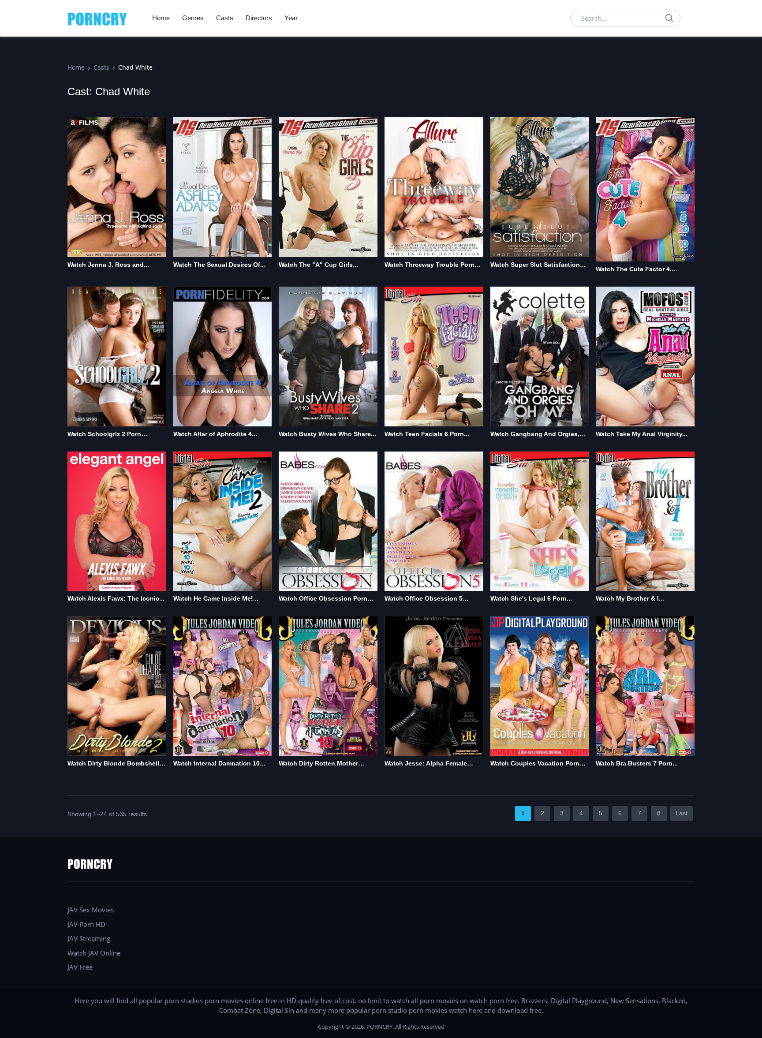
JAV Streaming (88, 938)
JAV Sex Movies (90, 909)
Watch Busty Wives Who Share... (327, 433)
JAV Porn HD (86, 924)
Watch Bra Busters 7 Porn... (637, 763)
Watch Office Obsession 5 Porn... (424, 599)
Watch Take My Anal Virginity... (641, 433)
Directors (259, 18)
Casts (224, 18)
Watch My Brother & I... (630, 598)
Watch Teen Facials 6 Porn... (427, 433)
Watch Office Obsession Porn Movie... (323, 599)
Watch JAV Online (93, 952)
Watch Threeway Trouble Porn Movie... (429, 265)
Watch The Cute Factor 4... (635, 269)
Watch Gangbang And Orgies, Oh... (534, 434)
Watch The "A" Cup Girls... (318, 264)
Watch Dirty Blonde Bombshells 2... (115, 764)
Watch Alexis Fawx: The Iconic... (115, 598)
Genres (193, 18)
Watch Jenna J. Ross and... (108, 264)
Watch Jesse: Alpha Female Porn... (426, 764)
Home (161, 18)
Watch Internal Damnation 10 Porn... (216, 764)
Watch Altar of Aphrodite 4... (215, 433)
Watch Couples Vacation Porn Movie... (534, 764)
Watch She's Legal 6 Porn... (531, 598)
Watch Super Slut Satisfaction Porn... (535, 265)
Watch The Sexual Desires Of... (219, 264)
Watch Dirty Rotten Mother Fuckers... (318, 764)
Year (291, 18)
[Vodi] (97, 18)
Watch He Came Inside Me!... (215, 598)
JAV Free (80, 967)
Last (681, 813)
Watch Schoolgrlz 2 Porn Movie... (104, 434)
